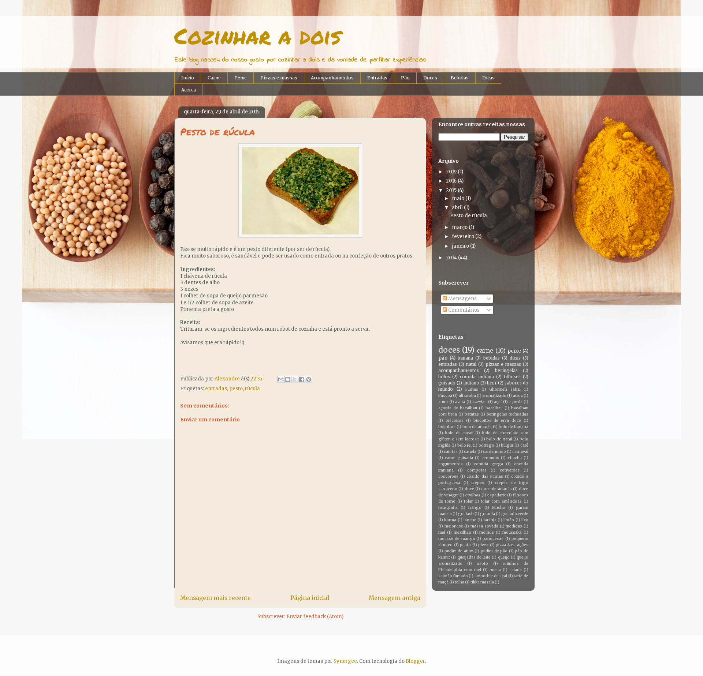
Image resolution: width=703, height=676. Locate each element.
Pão (405, 77)
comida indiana (477, 376)
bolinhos (446, 426)
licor (492, 383)
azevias (479, 401)
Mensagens (462, 299)
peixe (514, 351)
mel (441, 532)
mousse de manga (456, 538)
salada (515, 569)
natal (471, 364)
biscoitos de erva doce (497, 420)
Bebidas (460, 77)
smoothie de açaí (491, 576)
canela (470, 451)
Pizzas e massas (278, 77)
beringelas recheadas (507, 414)
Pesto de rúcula (468, 216)
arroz (518, 395)
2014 (451, 258)
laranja (490, 520)
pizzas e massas (503, 364)
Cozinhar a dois (257, 35)
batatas (472, 414)
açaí (498, 401)
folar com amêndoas (501, 501)
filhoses (512, 376)
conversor (509, 470)
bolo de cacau (459, 433)
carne (485, 350)
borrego (486, 445)
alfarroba (467, 395)
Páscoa (445, 395)
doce (469, 489)
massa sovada (484, 526)
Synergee (345, 661)
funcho (498, 507)
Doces (430, 77)
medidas (514, 526)
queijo (504, 557)
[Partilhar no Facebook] (301, 379)
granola (487, 513)
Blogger (415, 661)
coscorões (448, 476)
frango (474, 507)
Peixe (240, 77)
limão (508, 520)
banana (465, 358)
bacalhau (494, 408)
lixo (524, 520)
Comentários (463, 310)
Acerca (188, 90)
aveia (460, 401)
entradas (216, 389)
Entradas (377, 77)
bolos (444, 376)
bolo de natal (499, 439)
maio (458, 198)
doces (449, 350)
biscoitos (455, 420)
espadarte (496, 495)
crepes (477, 482)
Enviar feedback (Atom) (314, 616)
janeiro (460, 246)
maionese (454, 526)
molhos (486, 532)
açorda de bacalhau (457, 408)
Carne (214, 77)
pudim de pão (494, 551)
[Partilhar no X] (294, 379)
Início (187, 77)
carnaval (520, 451)
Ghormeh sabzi (505, 389)
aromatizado (494, 395)
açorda (515, 401)
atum (443, 401)
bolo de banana (514, 426)
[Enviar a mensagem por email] (280, 379)
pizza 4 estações (512, 544)
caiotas (451, 451)
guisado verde (514, 513)
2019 (451, 172)
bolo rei (464, 445)
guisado (446, 383)
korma (450, 520)
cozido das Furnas (484, 476)
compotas (477, 470)
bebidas (491, 358)
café (524, 445)
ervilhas (472, 495)
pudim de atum (459, 551)
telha (459, 582)
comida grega (488, 464)
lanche (470, 520)
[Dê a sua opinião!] (287, 379)
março (460, 227)
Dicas (488, 77)
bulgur (507, 445)
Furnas (471, 389)
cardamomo (494, 451)
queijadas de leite (474, 557)
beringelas (506, 370)
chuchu (515, 457)
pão (442, 358)
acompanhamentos (458, 370)
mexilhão (462, 532)
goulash (466, 513)
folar (468, 501)
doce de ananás (496, 489)
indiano (471, 383)
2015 (451, 190)
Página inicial (309, 597)
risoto (482, 563)
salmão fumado (453, 576)
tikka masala (482, 582)
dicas (515, 358)
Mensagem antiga (394, 597)
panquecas (493, 538)
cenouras (490, 457)
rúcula (252, 389)
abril (457, 207)
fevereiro (463, 236)
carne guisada (459, 457)
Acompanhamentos (332, 77)
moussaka (512, 532)
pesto (236, 389)
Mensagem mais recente (215, 597)
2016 (451, 181)
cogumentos (450, 464)
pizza (483, 544)
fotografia (448, 507)
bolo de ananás (477, 426)
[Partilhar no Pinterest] (308, 379)
